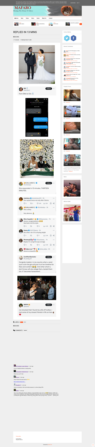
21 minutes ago (72, 56)
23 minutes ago (74, 64)
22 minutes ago (75, 60)
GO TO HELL (68, 115)
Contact (50, 18)
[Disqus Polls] (37, 348)
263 (66, 50)
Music (32, 18)
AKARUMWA (68, 132)
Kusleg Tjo (68, 74)
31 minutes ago (73, 76)
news (20, 22)
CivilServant (68, 54)
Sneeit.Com (50, 444)
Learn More (72, 2)
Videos (27, 18)
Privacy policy (18, 436)
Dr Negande (68, 58)
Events (38, 18)
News (22, 18)
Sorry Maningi (68, 62)
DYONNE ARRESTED (71, 99)
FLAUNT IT (68, 148)
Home (17, 18)
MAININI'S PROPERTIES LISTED (40, 24)
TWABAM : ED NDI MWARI (67, 64)
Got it (78, 2)
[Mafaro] (47, 15)
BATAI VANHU (21, 23)
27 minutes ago (75, 68)
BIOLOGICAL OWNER (66, 56)
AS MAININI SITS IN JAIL (67, 76)
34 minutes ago (75, 80)
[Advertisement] (72, 244)
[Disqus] (36, 380)
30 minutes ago (75, 72)
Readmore (68, 102)
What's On (44, 18)
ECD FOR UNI (55, 23)
